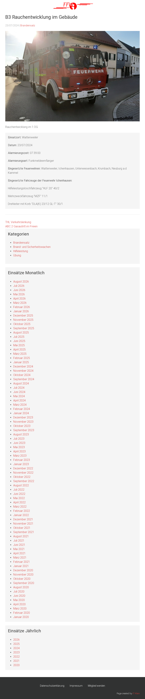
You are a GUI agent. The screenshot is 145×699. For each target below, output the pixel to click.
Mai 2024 (19, 396)
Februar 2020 (21, 612)
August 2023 (21, 434)
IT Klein (136, 693)
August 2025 (21, 332)
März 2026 (20, 302)
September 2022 (23, 481)
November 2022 (23, 472)
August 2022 (21, 485)
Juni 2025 (19, 341)
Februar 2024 (21, 409)
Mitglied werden (96, 685)
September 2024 (23, 379)
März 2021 (20, 557)
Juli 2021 (18, 540)
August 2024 (21, 383)
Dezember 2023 (23, 417)
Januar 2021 (21, 566)
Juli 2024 (18, 387)
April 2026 (19, 298)
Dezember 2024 (23, 366)
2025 (16, 644)
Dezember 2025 (23, 315)
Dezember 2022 (23, 468)
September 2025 (23, 328)
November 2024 (23, 370)
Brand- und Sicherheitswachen (32, 247)
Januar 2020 (21, 617)
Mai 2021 (19, 549)
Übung (17, 255)
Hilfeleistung (20, 251)
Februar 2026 (21, 307)
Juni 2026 (19, 290)
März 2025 (20, 353)
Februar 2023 (21, 460)
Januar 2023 (21, 464)
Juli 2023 (18, 438)
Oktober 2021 (21, 528)
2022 (16, 656)
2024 (16, 648)
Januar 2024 (21, 413)
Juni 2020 (19, 595)
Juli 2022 (18, 489)
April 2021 (19, 553)
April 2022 (19, 502)
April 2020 (19, 604)
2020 (16, 665)
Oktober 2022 (21, 477)
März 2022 (20, 506)
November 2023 (23, 421)
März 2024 (20, 404)
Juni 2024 (19, 392)
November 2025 (23, 319)
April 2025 (19, 349)
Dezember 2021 (23, 519)
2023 (16, 652)
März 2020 (20, 608)
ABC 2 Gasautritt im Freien (21, 226)
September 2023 (23, 430)
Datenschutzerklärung (52, 685)
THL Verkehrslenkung (18, 222)
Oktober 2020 (21, 578)
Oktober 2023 (21, 426)
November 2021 (23, 523)
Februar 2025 (21, 358)
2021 (16, 661)
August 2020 (21, 587)
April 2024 (19, 400)
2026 (16, 639)
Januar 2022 (21, 515)
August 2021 (21, 536)
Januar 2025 (21, 362)
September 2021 (23, 532)
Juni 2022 (19, 494)
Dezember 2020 (23, 570)
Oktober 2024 (21, 375)
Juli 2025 (18, 336)
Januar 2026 (21, 311)
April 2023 (19, 451)
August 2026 (21, 281)
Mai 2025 (19, 345)
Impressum (76, 685)
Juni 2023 (19, 443)
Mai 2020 (19, 600)
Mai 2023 (19, 447)
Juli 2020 (18, 591)
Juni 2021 (19, 544)
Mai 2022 (19, 498)
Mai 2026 (19, 294)
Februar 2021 (21, 561)
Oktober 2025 (21, 324)
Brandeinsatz (27, 25)
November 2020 (23, 574)
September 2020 (23, 583)
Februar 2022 (21, 511)
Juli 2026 (18, 285)
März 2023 (20, 455)
